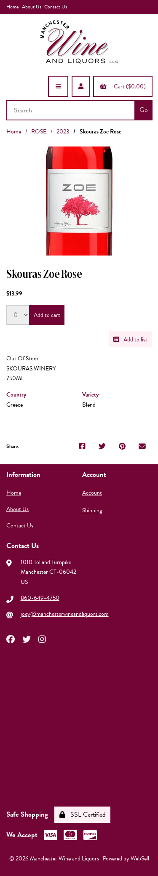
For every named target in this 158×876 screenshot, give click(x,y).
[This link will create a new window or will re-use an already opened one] (82, 447)
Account (92, 492)
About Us (31, 7)
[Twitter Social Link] (26, 638)
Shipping (92, 510)
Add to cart (47, 315)
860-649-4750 (40, 598)
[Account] (81, 86)
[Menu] (58, 86)
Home (12, 7)
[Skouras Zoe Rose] (79, 201)
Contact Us (55, 7)
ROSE (38, 131)
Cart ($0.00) (128, 86)
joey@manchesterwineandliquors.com (65, 614)
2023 (62, 131)
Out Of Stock (22, 358)
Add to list (134, 339)
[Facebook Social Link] (10, 638)
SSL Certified (86, 814)
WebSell (140, 858)
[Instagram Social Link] (42, 638)
